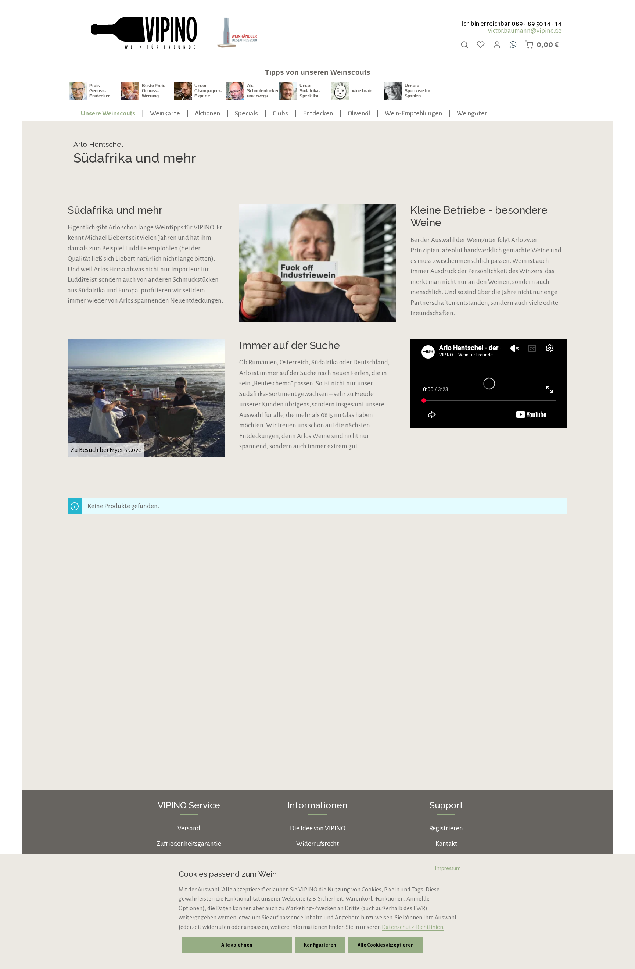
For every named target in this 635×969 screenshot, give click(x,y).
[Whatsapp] (513, 44)
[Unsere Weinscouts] (108, 113)
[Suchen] (464, 44)
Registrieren (446, 828)
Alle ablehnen (236, 945)
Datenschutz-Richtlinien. (413, 927)
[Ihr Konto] (496, 44)
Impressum (448, 868)
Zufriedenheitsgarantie (189, 843)
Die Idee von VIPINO (317, 828)
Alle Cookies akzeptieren (386, 945)
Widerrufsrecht (317, 843)
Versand (188, 828)
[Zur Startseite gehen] (143, 33)
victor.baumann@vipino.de (525, 30)
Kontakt (446, 843)
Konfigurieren (320, 945)
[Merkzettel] (480, 44)
